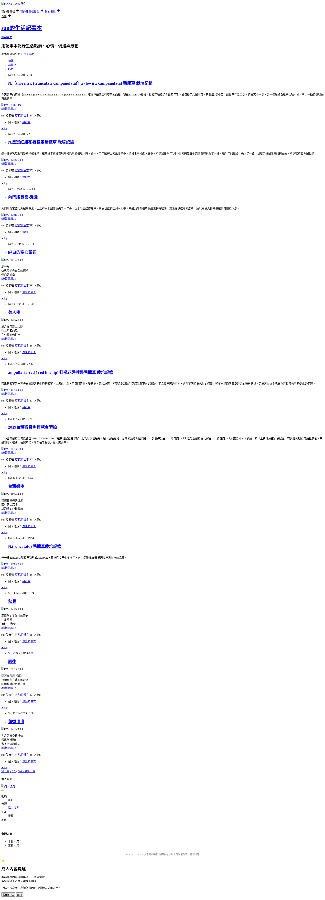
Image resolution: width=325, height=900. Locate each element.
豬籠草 (26, 122)
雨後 (12, 661)
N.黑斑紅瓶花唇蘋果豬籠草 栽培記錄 (41, 142)
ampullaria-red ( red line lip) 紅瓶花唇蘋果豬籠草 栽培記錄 (60, 372)
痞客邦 (19, 115)
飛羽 (25, 232)
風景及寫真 (29, 292)
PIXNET (137, 854)
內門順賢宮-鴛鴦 (23, 197)
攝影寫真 (29, 54)
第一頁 (5, 771)
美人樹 (14, 312)
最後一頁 (29, 771)
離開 (19, 894)
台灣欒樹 (16, 486)
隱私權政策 (181, 854)
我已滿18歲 (8, 894)
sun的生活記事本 (21, 28)
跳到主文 (6, 37)
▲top (4, 128)
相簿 (11, 60)
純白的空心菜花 (22, 252)
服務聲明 (194, 854)
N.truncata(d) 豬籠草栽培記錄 (34, 546)
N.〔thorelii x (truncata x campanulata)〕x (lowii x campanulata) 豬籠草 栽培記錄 (80, 83)
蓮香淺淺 (16, 721)
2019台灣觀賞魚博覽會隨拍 (32, 427)
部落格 (12, 64)
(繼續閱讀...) (8, 108)
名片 (11, 69)
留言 (26, 115)
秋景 (12, 601)
